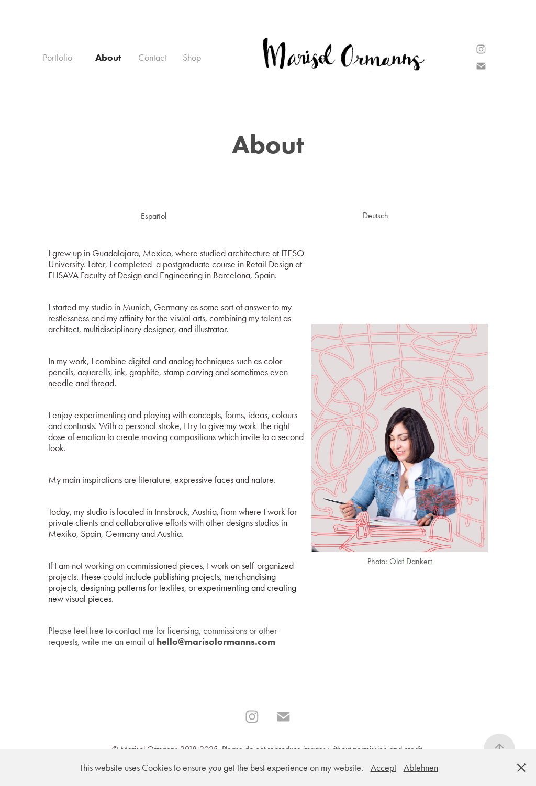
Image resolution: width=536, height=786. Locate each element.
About (108, 57)
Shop (192, 57)
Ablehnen (421, 767)
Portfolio (57, 57)
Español (153, 216)
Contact (152, 57)
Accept (383, 767)
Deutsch (375, 215)
